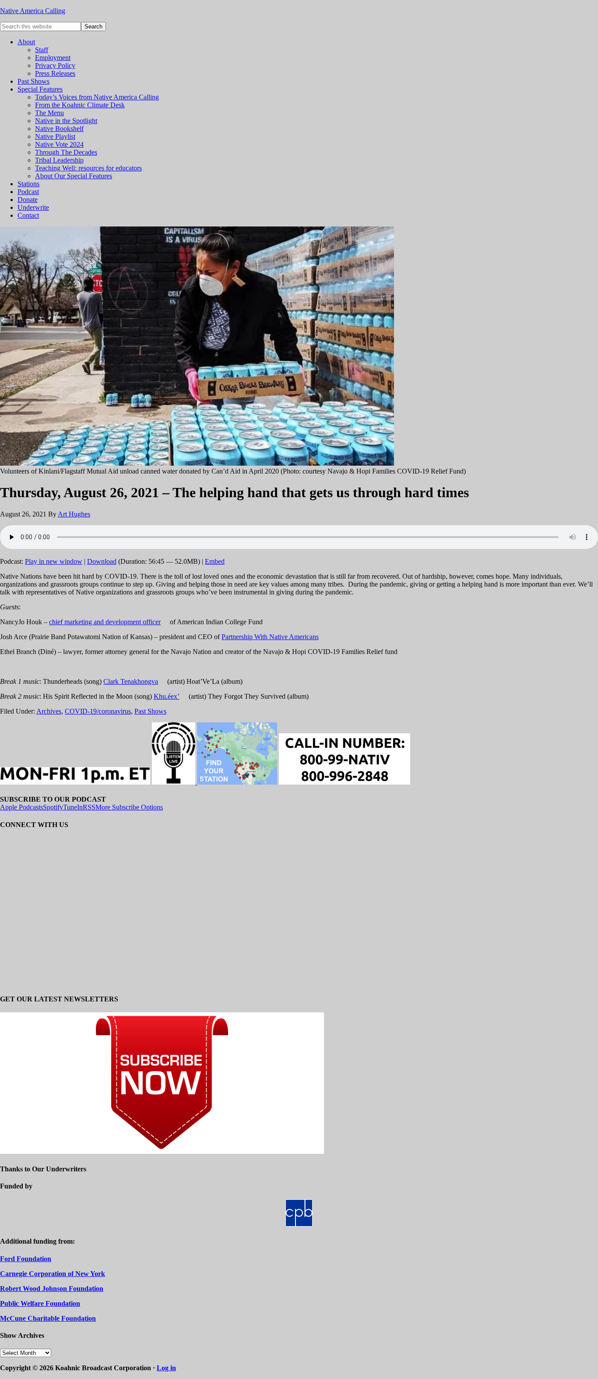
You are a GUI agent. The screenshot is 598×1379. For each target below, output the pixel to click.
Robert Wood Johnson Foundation (51, 1288)
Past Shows (150, 711)
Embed (215, 561)
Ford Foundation (25, 1258)
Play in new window (53, 561)
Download (101, 561)
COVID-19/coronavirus (98, 711)
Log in (166, 1368)
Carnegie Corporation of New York (52, 1273)
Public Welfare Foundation (40, 1303)
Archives (48, 711)
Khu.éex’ (166, 696)
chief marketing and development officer (105, 622)
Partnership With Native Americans (270, 636)
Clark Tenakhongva (130, 681)
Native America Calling (32, 10)
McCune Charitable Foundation (48, 1318)
